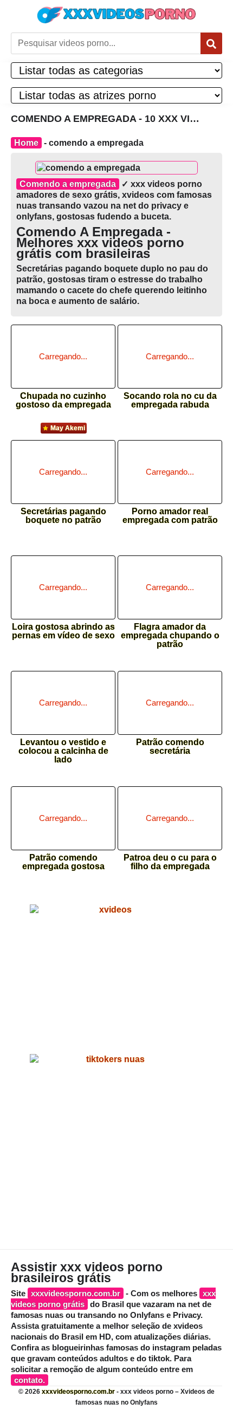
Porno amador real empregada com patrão (170, 516)
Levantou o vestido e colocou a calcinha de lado (63, 747)
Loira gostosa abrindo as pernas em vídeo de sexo (63, 631)
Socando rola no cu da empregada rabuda (170, 400)
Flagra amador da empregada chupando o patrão (170, 632)
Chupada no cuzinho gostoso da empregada (63, 400)
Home (26, 142)
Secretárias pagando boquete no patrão (63, 516)
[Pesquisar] (211, 43)
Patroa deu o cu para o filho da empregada (170, 862)
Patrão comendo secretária (170, 746)
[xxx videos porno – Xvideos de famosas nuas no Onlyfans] (116, 14)
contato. (29, 1380)
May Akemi (67, 428)
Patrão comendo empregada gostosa (63, 862)
